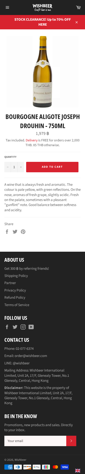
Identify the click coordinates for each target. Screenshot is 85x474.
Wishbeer (20, 460)
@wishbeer (21, 363)
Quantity (10, 157)
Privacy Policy (15, 290)
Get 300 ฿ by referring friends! (26, 268)
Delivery (31, 140)
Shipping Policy (16, 275)
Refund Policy (14, 297)
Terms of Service (16, 305)
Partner (10, 283)
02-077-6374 (25, 348)
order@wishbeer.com (31, 355)
